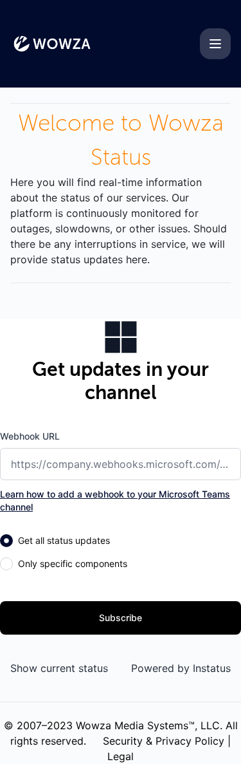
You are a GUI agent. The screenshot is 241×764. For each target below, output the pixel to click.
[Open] (215, 43)
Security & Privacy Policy (163, 740)
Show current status (59, 668)
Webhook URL (30, 436)
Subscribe (120, 617)
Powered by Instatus (181, 668)
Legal (120, 756)
